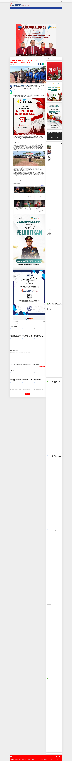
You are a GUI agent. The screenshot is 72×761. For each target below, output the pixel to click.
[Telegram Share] (42, 64)
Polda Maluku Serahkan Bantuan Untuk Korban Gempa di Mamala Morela (37, 322)
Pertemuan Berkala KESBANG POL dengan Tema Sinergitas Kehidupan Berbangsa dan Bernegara (20, 322)
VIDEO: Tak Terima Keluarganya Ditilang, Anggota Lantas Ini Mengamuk (55, 229)
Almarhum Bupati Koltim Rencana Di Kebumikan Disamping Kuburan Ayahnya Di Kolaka (56, 530)
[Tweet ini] (40, 64)
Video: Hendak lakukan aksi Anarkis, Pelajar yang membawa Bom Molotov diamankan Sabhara (56, 155)
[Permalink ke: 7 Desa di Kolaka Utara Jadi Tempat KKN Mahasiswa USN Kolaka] (39, 341)
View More (27, 393)
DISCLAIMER (41, 759)
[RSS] (32, 319)
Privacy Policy (52, 759)
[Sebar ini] (38, 64)
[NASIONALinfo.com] (19, 4)
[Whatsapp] (44, 64)
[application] (54, 136)
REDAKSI (28, 759)
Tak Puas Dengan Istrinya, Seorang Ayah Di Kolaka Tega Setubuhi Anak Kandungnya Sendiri (56, 382)
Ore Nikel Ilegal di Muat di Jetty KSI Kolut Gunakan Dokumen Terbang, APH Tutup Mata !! (27, 346)
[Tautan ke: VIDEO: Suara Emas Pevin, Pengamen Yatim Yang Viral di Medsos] (49, 151)
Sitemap (57, 759)
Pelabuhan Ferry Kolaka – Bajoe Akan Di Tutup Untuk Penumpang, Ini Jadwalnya (56, 604)
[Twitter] (28, 319)
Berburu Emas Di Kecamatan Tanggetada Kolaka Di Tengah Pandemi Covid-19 (57, 679)
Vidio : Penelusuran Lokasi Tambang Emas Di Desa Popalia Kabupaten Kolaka (56, 146)
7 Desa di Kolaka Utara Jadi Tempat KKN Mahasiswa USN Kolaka (38, 346)
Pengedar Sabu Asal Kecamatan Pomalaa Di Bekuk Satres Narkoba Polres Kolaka (57, 456)
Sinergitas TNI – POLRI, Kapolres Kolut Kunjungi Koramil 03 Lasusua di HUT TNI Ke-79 (15, 336)
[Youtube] (30, 319)
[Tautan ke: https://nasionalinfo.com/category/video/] (61, 143)
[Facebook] (26, 319)
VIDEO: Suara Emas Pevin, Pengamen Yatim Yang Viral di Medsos (57, 150)
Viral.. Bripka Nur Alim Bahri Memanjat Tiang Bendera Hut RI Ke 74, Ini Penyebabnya (57, 304)
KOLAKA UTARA (12, 64)
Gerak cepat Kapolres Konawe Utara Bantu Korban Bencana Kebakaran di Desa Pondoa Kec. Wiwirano (27, 336)
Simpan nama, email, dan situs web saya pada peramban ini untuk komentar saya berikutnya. (26, 364)
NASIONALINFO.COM (17, 85)
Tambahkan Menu (21, 1)
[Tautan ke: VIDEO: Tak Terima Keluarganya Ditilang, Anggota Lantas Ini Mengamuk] (49, 265)
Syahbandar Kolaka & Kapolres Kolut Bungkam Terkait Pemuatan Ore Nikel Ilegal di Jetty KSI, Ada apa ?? (15, 346)
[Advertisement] (36, 16)
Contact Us (32, 759)
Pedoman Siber (46, 759)
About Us (37, 759)
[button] (61, 1)
